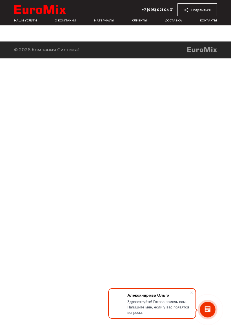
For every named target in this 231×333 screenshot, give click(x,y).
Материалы (104, 20)
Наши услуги (25, 20)
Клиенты (139, 20)
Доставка (173, 20)
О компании (65, 20)
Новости (46, 33)
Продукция (80, 33)
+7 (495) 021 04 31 (158, 10)
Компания (13, 33)
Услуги (113, 33)
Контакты (208, 20)
